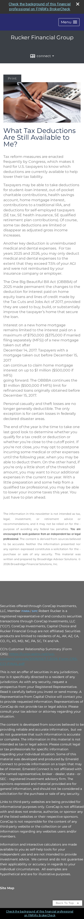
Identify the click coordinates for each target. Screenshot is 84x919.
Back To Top (65, 903)
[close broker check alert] (78, 4)
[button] (69, 22)
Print (12, 78)
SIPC (35, 611)
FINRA (26, 611)
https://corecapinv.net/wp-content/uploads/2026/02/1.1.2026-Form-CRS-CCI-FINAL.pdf (39, 659)
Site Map (7, 888)
